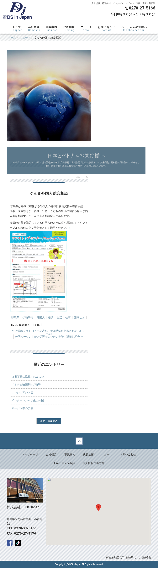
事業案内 (51, 28)
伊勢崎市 (28, 317)
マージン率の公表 (22, 408)
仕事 (68, 317)
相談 (50, 317)
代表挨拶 (69, 28)
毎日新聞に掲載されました (28, 376)
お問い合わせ (106, 28)
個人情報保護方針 (93, 463)
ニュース (86, 28)
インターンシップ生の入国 (28, 400)
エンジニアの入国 (22, 392)
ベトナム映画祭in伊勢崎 (26, 384)
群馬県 (15, 317)
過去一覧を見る (49, 421)
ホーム (12, 37)
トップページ (30, 454)
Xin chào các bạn (64, 463)
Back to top (79, 441)
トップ (16, 28)
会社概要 (34, 28)
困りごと (79, 317)
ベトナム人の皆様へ (134, 28)
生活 (59, 317)
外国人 (41, 317)
